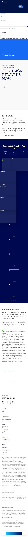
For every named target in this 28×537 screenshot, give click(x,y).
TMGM (3, 444)
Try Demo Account (15, 385)
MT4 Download (5, 427)
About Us (3, 445)
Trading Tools (4, 424)
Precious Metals (5, 413)
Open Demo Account (6, 440)
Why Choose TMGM (6, 449)
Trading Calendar (5, 431)
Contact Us (4, 453)
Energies (3, 414)
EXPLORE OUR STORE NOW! (9, 300)
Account (3, 436)
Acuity (3, 432)
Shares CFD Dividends (6, 421)
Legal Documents (5, 452)
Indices (3, 417)
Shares (3, 411)
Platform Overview (5, 426)
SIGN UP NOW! (5, 84)
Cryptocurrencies (5, 416)
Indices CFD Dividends (6, 419)
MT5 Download (5, 429)
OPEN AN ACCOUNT (14, 533)
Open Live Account (6, 439)
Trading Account (5, 437)
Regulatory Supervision (6, 450)
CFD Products (4, 408)
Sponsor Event (4, 447)
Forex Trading (4, 409)
